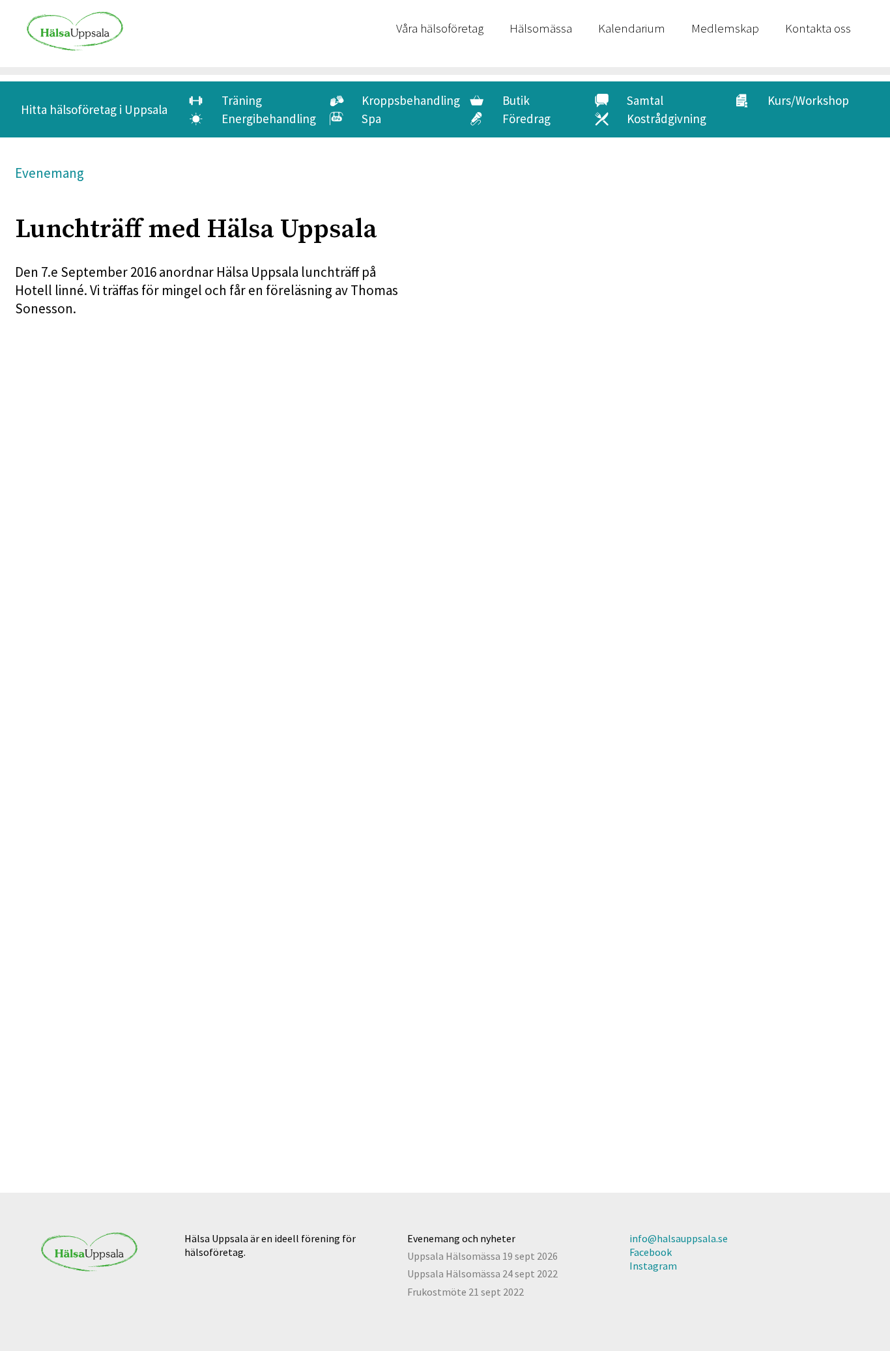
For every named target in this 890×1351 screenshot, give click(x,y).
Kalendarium (631, 28)
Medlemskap (725, 28)
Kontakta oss (818, 28)
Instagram (653, 1265)
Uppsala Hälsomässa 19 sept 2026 (482, 1255)
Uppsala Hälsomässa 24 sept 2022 (482, 1273)
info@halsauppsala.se (678, 1238)
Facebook (650, 1252)
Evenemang (49, 173)
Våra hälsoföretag (439, 28)
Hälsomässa (541, 28)
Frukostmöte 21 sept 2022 (465, 1291)
